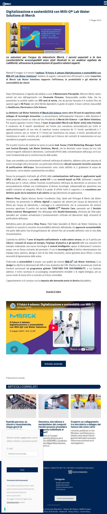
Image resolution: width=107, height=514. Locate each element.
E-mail (10, 448)
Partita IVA (63, 511)
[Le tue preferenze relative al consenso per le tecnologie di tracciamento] (5, 509)
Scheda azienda (53, 363)
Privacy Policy (73, 511)
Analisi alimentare (62, 485)
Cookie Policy (85, 511)
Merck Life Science (51, 112)
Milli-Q (69, 261)
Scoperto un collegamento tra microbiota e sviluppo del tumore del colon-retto (86, 424)
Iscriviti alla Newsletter (65, 498)
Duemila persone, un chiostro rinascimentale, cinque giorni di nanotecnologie (18, 425)
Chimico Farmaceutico (64, 487)
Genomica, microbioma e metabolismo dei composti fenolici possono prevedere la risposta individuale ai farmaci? (52, 427)
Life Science (60, 489)
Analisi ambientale (63, 482)
